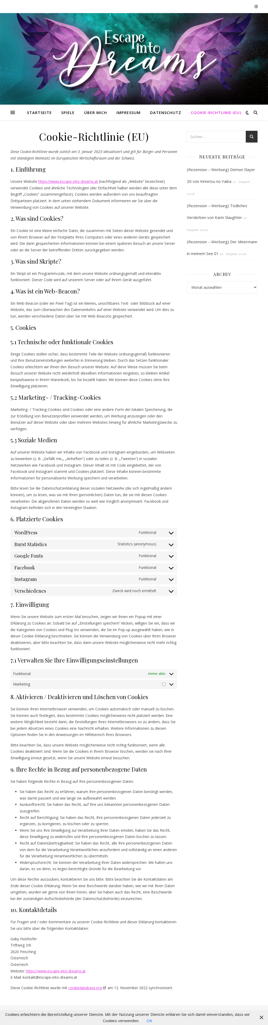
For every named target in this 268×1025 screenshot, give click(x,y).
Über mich (95, 112)
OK (149, 1020)
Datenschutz (165, 112)
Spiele (68, 112)
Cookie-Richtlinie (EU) (216, 112)
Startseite (39, 112)
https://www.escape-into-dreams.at (68, 181)
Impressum (128, 112)
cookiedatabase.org (85, 987)
